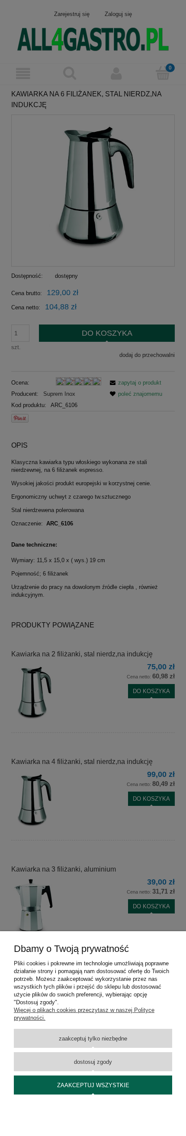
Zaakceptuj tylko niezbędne (93, 1038)
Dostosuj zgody (93, 1062)
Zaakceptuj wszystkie (93, 1085)
